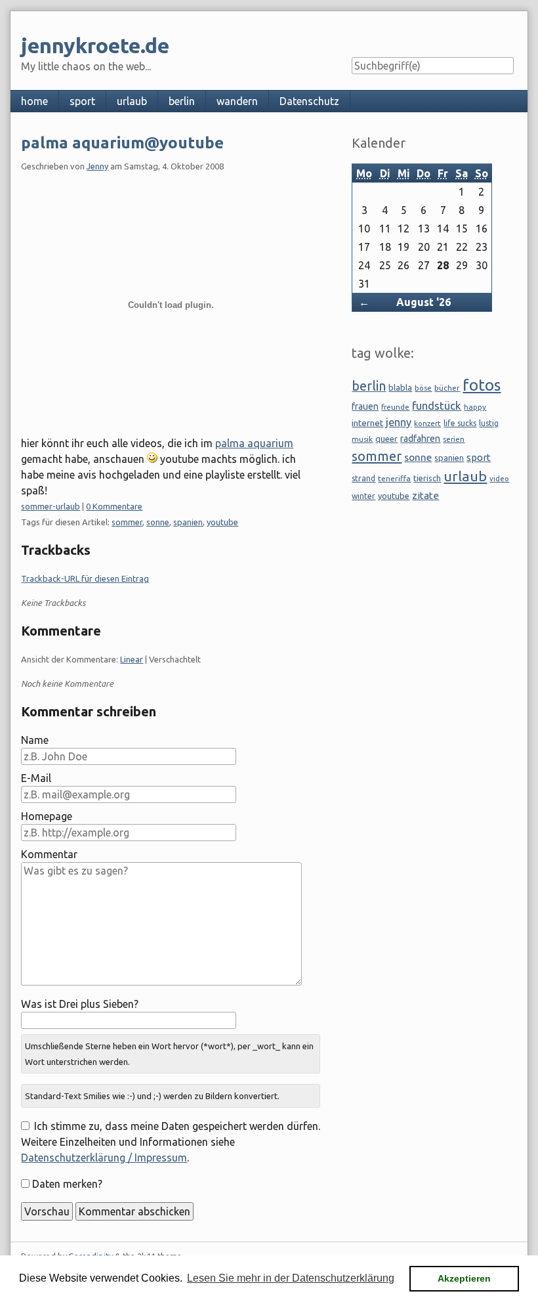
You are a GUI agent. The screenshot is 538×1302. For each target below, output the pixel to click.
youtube (222, 522)
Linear (131, 659)
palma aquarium (254, 443)
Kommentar (49, 854)
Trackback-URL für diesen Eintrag (85, 578)
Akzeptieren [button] (464, 1278)
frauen (365, 406)
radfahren (420, 438)
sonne (157, 522)
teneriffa (394, 478)
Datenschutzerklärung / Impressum (104, 1157)
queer (386, 438)
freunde (395, 406)
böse (423, 387)
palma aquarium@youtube (122, 143)
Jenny (97, 166)
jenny (398, 422)
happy (475, 406)
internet (367, 423)
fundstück (436, 405)
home (34, 101)
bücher (447, 387)
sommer (127, 522)
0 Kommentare (114, 506)
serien (454, 439)
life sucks (460, 423)
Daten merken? (67, 1184)
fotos (482, 385)
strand (363, 478)
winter (363, 496)
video (499, 479)
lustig (489, 423)
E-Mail (36, 778)
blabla (400, 387)
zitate (425, 495)
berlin (182, 101)
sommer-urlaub (50, 506)
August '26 (423, 302)
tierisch (427, 478)
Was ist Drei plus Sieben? (79, 1004)
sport (82, 101)
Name (35, 740)
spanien (188, 522)
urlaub (132, 101)
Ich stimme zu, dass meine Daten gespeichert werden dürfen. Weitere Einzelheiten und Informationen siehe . (170, 1141)
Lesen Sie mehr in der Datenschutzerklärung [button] (290, 1278)
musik (362, 439)
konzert (427, 423)
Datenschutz (309, 101)
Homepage (46, 816)
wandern (237, 101)
